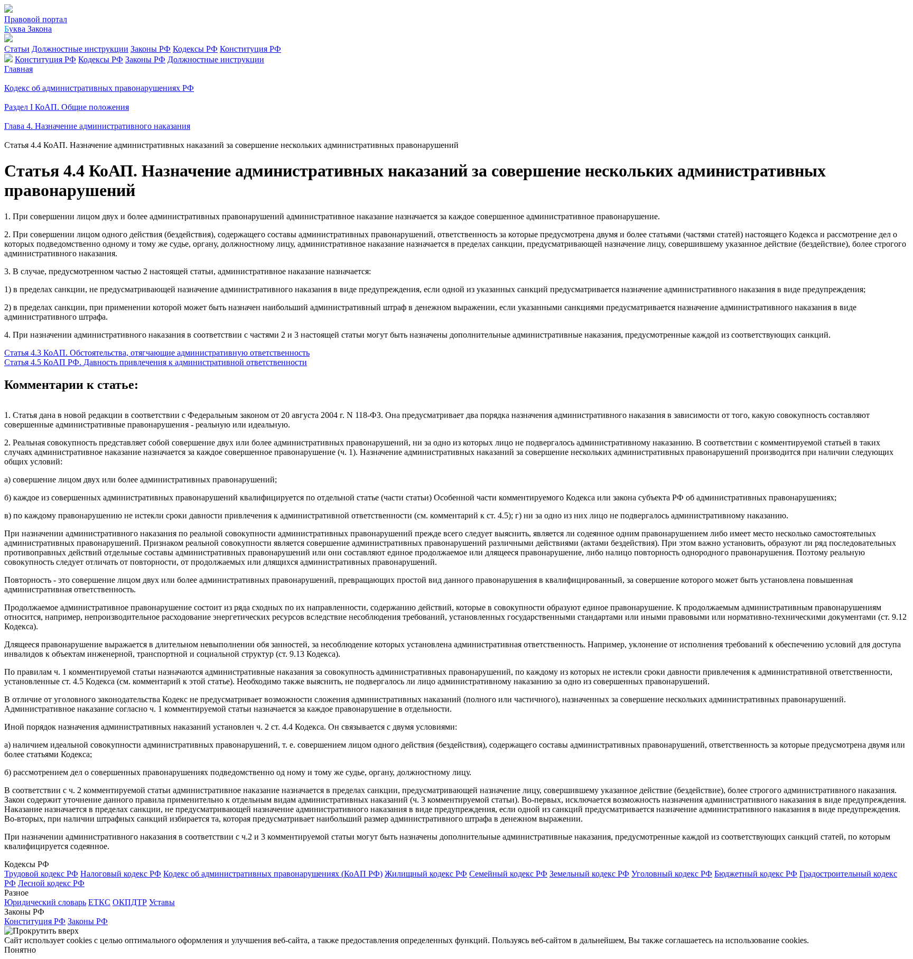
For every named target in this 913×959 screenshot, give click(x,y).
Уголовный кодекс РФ (671, 873)
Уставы (162, 902)
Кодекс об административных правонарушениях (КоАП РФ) (273, 873)
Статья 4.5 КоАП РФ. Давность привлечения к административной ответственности (155, 362)
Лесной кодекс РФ (51, 883)
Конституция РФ (250, 48)
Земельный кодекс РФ (589, 873)
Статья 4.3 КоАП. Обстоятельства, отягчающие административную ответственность (157, 352)
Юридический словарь (45, 902)
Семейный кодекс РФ (508, 873)
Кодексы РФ (195, 48)
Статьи (17, 48)
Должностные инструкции (80, 48)
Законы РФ (151, 48)
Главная (18, 68)
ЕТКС (99, 902)
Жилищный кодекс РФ (426, 873)
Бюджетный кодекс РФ (755, 873)
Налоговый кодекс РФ (120, 873)
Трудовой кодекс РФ (41, 873)
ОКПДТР (130, 902)
